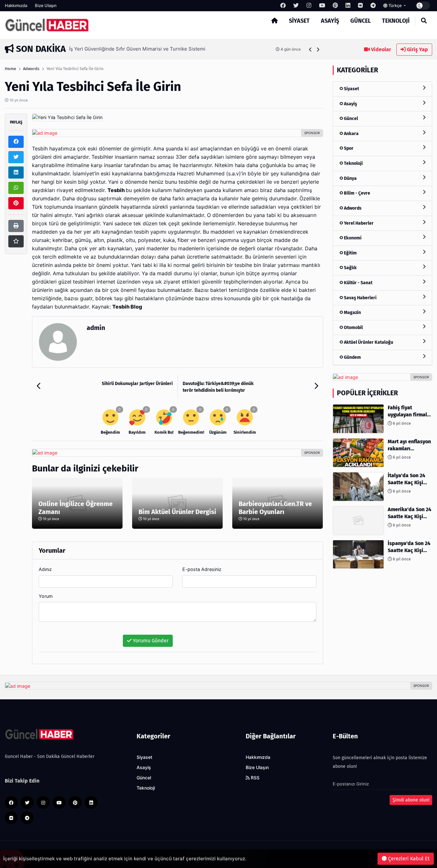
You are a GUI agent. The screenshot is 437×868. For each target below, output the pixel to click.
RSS (254, 777)
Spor (348, 148)
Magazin (352, 312)
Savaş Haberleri (360, 298)
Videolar (380, 49)
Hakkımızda (16, 5)
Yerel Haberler (358, 223)
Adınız (45, 569)
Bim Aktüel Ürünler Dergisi (177, 512)
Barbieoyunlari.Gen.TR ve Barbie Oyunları (275, 508)
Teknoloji (395, 20)
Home (10, 68)
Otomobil (353, 327)
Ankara (351, 133)
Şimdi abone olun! (411, 800)
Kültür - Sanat (357, 282)
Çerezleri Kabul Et (408, 859)
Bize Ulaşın (46, 5)
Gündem (352, 357)
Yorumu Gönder (150, 641)
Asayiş (330, 20)
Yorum (46, 596)
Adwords (31, 68)
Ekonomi (352, 238)
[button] (310, 49)
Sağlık (350, 267)
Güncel (360, 20)
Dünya (350, 178)
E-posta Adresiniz (201, 569)
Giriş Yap (417, 49)
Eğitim (350, 253)
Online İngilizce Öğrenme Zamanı (75, 508)
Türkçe (395, 5)
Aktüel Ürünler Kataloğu (368, 342)
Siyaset (299, 20)
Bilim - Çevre (356, 193)
